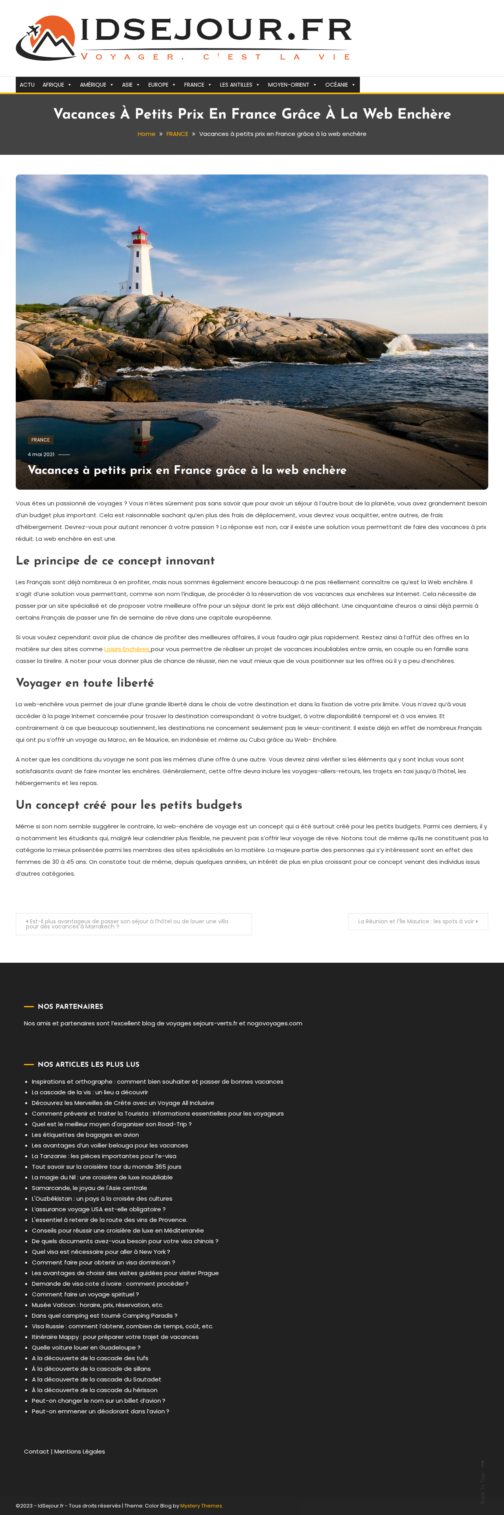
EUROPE (158, 85)
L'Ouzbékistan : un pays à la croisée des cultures (102, 1198)
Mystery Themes (201, 1505)
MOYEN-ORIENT (288, 85)
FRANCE (194, 85)
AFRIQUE (53, 85)
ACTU (27, 85)
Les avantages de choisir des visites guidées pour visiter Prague (125, 1273)
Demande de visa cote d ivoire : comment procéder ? (110, 1283)
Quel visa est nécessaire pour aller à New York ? (101, 1252)
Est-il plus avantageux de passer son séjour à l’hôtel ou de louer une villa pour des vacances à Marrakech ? (127, 923)
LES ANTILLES (236, 85)
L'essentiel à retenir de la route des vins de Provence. (109, 1220)
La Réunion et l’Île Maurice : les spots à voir (416, 921)
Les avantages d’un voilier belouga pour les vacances (110, 1145)
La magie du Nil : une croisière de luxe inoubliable (102, 1177)
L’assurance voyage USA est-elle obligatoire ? (99, 1209)
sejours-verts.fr (215, 1023)
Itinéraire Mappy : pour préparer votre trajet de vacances (115, 1337)
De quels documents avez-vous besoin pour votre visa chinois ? (125, 1241)
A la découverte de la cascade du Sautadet (96, 1379)
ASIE (127, 85)
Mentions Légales (79, 1451)
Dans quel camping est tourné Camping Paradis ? (105, 1315)
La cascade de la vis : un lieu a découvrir (90, 1092)
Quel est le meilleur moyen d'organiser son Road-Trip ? (112, 1124)
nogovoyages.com (274, 1023)
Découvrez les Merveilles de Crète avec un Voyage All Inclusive (123, 1103)
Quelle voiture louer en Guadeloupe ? (86, 1347)
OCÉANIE (336, 85)
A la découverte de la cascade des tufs (90, 1358)
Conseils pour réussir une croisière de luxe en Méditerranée (118, 1230)
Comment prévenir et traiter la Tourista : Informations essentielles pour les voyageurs (158, 1113)
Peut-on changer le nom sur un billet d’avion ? (98, 1400)
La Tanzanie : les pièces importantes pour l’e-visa (104, 1156)
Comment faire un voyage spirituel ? (85, 1294)
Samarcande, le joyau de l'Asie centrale (89, 1188)
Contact (36, 1451)
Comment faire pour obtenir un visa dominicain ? (103, 1262)
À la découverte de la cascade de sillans (91, 1369)
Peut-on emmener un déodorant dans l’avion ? (100, 1411)
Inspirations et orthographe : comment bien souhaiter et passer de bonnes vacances (158, 1081)
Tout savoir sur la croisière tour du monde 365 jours (107, 1166)
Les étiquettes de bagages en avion (85, 1135)
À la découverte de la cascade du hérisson (95, 1390)
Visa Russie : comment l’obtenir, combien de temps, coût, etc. (122, 1326)
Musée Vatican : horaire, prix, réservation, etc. (97, 1305)
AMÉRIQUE (93, 85)
